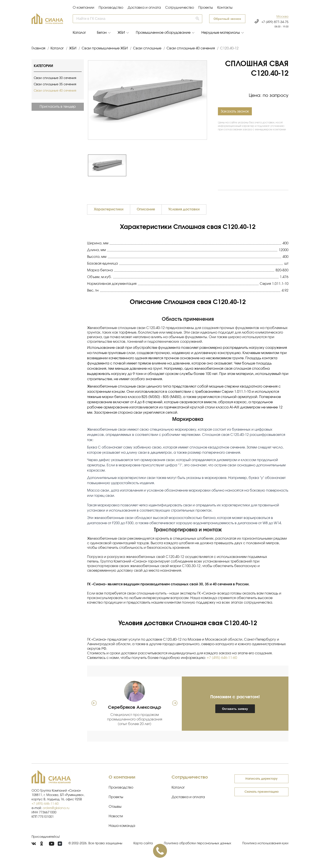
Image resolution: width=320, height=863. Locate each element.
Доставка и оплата (144, 7)
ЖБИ (121, 32)
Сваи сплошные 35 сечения (55, 84)
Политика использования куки (265, 843)
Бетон (102, 32)
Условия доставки (184, 209)
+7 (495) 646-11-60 (222, 658)
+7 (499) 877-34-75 (274, 22)
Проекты (205, 7)
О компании (83, 7)
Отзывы (115, 806)
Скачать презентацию (261, 791)
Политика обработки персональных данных (197, 843)
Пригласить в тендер (58, 106)
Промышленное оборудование (163, 32)
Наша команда (122, 826)
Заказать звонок (235, 111)
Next (209, 165)
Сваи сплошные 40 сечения (55, 90)
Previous (85, 165)
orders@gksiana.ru (56, 808)
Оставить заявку (235, 708)
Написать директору (261, 778)
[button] (282, 16)
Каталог (79, 32)
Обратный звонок (227, 18)
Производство (111, 7)
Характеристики (108, 209)
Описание (146, 209)
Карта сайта (143, 843)
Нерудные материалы (220, 32)
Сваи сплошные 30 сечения (55, 78)
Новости (116, 816)
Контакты (224, 7)
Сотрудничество (179, 7)
